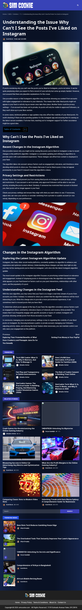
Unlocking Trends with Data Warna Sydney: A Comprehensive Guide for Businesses (60, 485)
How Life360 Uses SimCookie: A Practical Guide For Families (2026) (48, 361)
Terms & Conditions (40, 602)
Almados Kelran (24, 365)
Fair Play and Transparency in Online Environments (8, 375)
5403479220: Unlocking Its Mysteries (60, 414)
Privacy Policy (26, 602)
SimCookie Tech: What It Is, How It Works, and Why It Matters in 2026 (48, 388)
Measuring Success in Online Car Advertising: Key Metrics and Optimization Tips (21, 448)
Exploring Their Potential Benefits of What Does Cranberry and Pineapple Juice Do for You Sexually (20, 338)
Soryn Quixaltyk (50, 431)
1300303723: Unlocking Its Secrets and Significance (9, 554)
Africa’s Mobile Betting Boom (9, 580)
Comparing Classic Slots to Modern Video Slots (21, 485)
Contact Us (62, 602)
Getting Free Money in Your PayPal (65, 335)
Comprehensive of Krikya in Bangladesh (9, 567)
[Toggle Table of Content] (23, 129)
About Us (52, 602)
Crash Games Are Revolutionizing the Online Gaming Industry (21, 414)
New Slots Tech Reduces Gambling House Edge (9, 527)
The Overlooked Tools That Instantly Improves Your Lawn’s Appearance (9, 540)
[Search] (77, 5)
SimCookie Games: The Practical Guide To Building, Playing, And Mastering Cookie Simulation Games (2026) (8, 388)
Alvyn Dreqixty (24, 528)
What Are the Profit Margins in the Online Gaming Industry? (60, 448)
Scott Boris (9, 39)
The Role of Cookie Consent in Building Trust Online (48, 375)
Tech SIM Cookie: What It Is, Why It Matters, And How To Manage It (8, 361)
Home (17, 602)
